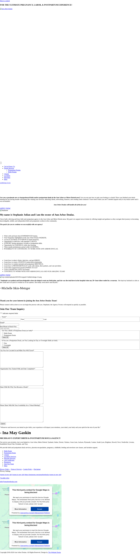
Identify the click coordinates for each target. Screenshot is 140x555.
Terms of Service (16, 469)
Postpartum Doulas (14, 170)
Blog (5, 179)
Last (45, 319)
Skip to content (5, 1)
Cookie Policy (27, 469)
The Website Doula (54, 552)
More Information (21, 509)
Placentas (7, 177)
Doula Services (9, 168)
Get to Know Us (9, 166)
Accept (39, 509)
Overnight (7, 345)
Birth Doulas (12, 172)
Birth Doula (8, 333)
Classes (6, 174)
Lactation (7, 176)
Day (5, 343)
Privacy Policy (4, 469)
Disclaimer (37, 469)
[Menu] (1, 163)
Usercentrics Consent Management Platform (35, 513)
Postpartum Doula (10, 335)
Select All (5, 337)
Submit (3, 424)
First (22, 319)
